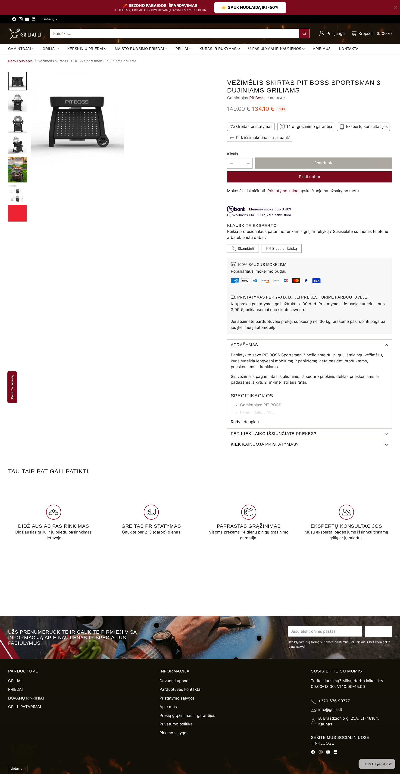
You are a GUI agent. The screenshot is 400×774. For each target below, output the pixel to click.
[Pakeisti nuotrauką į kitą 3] (17, 123)
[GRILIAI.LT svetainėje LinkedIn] (33, 20)
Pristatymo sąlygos (177, 698)
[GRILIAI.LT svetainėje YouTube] (27, 20)
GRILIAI (15, 680)
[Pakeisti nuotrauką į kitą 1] (17, 81)
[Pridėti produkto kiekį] (248, 163)
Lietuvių (48, 19)
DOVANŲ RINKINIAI (26, 698)
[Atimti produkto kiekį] (231, 163)
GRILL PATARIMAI (24, 706)
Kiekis (232, 154)
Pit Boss (256, 98)
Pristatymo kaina (282, 190)
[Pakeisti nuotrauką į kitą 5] (17, 169)
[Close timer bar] (395, 7)
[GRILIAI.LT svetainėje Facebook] (14, 20)
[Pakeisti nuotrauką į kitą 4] (17, 145)
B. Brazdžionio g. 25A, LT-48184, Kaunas (348, 721)
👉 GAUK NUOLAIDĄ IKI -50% (250, 7)
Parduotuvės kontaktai (180, 689)
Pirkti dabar (309, 176)
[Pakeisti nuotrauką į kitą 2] (17, 102)
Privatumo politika (176, 724)
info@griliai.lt (330, 709)
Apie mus (168, 706)
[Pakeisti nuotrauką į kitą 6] (17, 193)
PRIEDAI (15, 689)
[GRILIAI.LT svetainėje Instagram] (20, 20)
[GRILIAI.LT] (25, 33)
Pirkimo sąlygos (173, 733)
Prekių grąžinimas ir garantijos (187, 715)
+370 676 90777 (334, 701)
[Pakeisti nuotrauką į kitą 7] (17, 213)
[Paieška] (304, 33)
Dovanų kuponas (175, 680)
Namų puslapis (20, 61)
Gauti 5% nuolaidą (12, 387)
